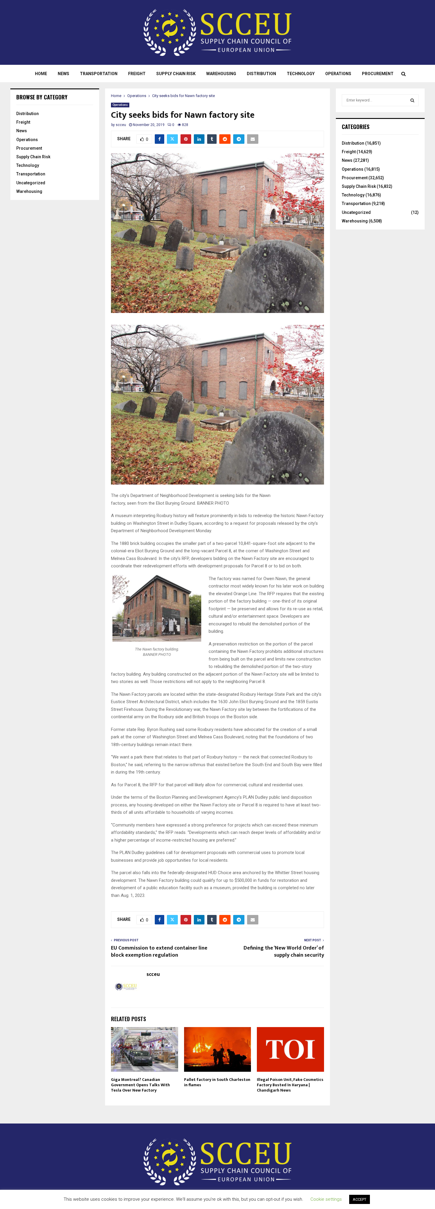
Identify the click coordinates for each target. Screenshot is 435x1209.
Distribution (261, 73)
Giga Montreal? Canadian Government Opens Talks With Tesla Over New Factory (140, 1085)
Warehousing (221, 73)
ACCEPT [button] (359, 1199)
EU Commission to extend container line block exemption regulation (159, 952)
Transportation (98, 73)
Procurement (378, 73)
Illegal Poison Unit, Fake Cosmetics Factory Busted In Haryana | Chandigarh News (290, 1085)
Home (41, 73)
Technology (301, 73)
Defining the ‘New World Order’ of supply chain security (284, 952)
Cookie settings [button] (326, 1199)
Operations (338, 73)
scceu (121, 125)
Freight (137, 73)
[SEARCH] (412, 100)
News (63, 73)
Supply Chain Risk (176, 73)
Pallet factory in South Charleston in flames (217, 1082)
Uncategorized (30, 182)
